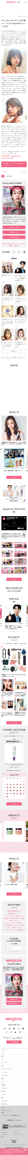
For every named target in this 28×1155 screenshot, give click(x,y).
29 (24, 794)
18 (10, 790)
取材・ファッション (6, 1110)
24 (7, 794)
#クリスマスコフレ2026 (9, 916)
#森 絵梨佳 (6, 918)
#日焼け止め (21, 925)
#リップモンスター (7, 929)
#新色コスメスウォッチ (14, 920)
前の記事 (4, 171)
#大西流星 (11, 918)
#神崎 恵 (22, 918)
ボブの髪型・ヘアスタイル (16, 357)
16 (4, 790)
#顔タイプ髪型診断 (7, 925)
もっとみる (14, 477)
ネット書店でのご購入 (14, 237)
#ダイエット (19, 927)
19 (14, 790)
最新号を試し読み (14, 227)
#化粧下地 (14, 927)
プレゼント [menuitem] (4, 1094)
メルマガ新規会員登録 (14, 1042)
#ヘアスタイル (15, 243)
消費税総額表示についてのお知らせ (14, 1120)
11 (10, 787)
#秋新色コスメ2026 (20, 916)
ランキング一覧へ (14, 722)
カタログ (3, 16)
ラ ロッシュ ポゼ (15, 765)
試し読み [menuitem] (3, 1091)
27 (17, 794)
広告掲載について (16, 1132)
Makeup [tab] (16, 643)
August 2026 (14, 775)
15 (24, 787)
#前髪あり (11, 245)
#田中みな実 (17, 918)
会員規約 (2, 1136)
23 (4, 794)
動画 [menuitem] (2, 1097)
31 (7, 797)
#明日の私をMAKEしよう (14, 911)
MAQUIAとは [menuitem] (4, 1104)
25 (11, 794)
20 (17, 790)
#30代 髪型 (8, 243)
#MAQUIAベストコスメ (14, 913)
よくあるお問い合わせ (4, 1134)
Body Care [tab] (23, 643)
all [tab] (3, 643)
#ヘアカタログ (22, 243)
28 (20, 794)
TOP (2, 357)
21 (20, 790)
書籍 (2, 1112)
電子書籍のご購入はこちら (14, 1003)
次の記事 (23, 171)
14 (20, 787)
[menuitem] (14, 1049)
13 (17, 787)
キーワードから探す (14, 951)
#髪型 (4, 243)
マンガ (3, 1107)
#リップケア (8, 927)
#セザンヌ (14, 929)
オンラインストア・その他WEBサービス (11, 1115)
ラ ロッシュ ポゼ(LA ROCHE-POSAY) (14, 764)
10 (7, 787)
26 (14, 794)
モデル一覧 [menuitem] (4, 1100)
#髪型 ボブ (16, 245)
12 (14, 787)
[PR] (14, 493)
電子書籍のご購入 (14, 232)
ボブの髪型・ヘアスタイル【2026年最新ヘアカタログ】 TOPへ (14, 164)
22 (24, 790)
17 (7, 790)
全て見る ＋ (14, 351)
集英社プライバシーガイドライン (18, 1134)
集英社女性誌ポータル (4, 1132)
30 (4, 797)
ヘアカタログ (7, 357)
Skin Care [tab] (8, 643)
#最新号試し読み (21, 929)
